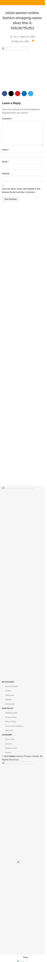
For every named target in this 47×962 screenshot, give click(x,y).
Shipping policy (11, 713)
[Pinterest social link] (22, 2)
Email (5, 162)
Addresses (9, 695)
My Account (8, 682)
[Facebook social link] (16, 2)
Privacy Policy (11, 717)
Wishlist (8, 700)
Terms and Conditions (14, 726)
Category (7, 735)
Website (6, 174)
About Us (9, 730)
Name (5, 150)
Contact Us (9, 704)
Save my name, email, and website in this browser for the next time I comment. (21, 190)
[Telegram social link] (28, 2)
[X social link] (19, 2)
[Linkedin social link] (25, 2)
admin (16, 37)
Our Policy (7, 708)
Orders (8, 691)
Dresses (8, 744)
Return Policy (10, 722)
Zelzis (12, 756)
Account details (11, 686)
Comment (7, 119)
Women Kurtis (11, 748)
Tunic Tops (9, 739)
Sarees (8, 752)
